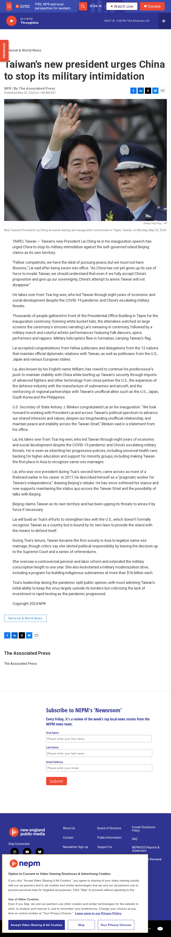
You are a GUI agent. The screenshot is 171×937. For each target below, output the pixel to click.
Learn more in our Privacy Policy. (98, 913)
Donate (154, 6)
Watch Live (123, 6)
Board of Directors (109, 828)
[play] (11, 21)
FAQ (134, 839)
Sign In (96, 6)
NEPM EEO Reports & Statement (146, 849)
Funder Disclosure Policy (143, 829)
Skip (81, 925)
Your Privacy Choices (116, 925)
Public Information (109, 837)
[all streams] (165, 21)
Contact (68, 837)
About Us (69, 828)
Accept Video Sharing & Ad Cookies (37, 925)
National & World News (22, 50)
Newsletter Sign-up (75, 847)
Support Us (104, 847)
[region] (75, 893)
